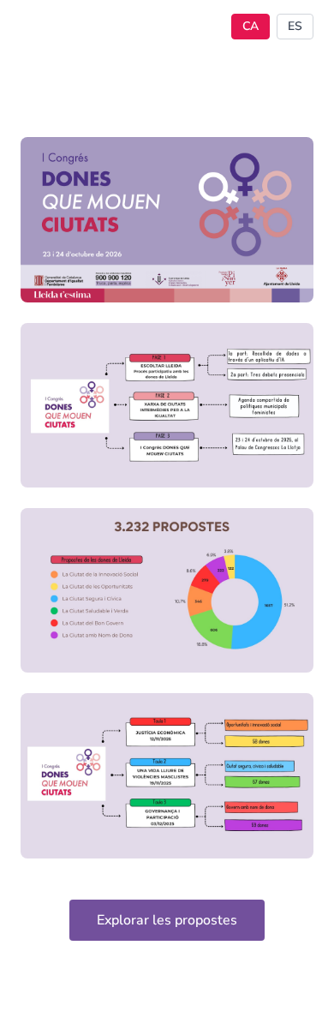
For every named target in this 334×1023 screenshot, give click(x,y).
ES (295, 26)
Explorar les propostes (167, 920)
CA (250, 26)
